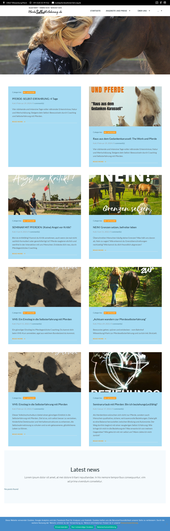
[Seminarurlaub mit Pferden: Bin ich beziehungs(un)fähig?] (125, 372)
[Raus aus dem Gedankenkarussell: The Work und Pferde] (125, 106)
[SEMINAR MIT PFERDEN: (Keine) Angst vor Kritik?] (44, 194)
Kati (14, 103)
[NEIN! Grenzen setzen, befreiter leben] (125, 194)
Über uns (142, 10)
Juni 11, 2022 (103, 232)
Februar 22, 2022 (24, 409)
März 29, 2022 (104, 324)
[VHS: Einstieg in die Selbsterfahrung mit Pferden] (44, 372)
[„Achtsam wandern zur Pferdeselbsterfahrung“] (125, 286)
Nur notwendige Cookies (82, 527)
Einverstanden (61, 527)
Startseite (95, 10)
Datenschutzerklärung (129, 523)
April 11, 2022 (23, 324)
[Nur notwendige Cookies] (166, 524)
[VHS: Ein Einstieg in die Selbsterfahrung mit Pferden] (44, 286)
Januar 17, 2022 (104, 409)
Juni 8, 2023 (22, 232)
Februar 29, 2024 (24, 103)
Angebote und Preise (116, 10)
